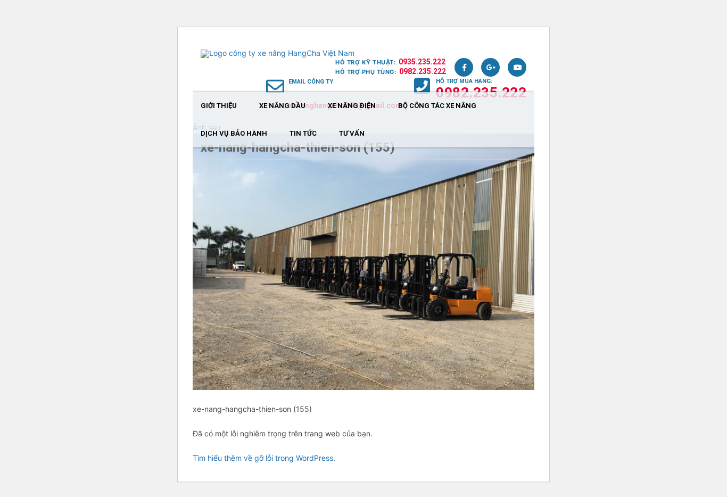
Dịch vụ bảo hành (234, 133)
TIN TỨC (303, 133)
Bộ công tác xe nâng (437, 106)
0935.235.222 (422, 61)
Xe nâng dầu (282, 106)
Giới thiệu (219, 106)
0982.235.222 (422, 71)
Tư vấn (352, 133)
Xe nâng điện (352, 106)
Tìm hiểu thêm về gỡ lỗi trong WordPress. (264, 457)
